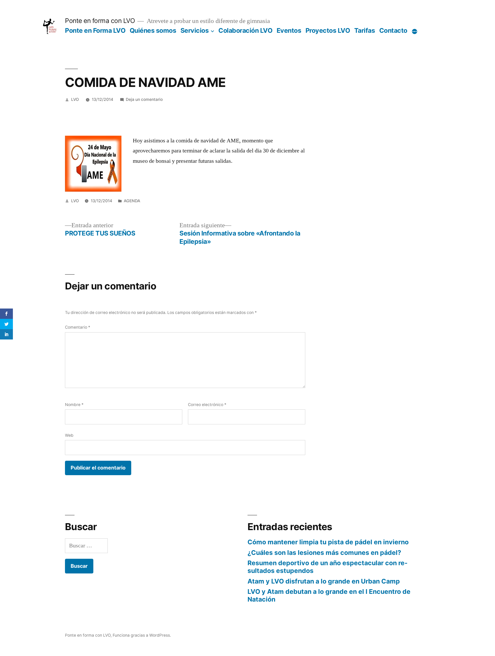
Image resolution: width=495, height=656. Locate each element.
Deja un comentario (144, 99)
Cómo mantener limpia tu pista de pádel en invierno (328, 542)
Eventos (289, 30)
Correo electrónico (207, 404)
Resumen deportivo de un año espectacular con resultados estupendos (328, 566)
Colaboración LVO (245, 30)
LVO (75, 99)
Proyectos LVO (328, 30)
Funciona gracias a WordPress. (142, 635)
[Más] (414, 31)
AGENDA (132, 200)
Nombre (74, 404)
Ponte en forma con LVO (100, 21)
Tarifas (364, 30)
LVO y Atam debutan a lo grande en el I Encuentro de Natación (329, 595)
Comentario (77, 327)
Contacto (393, 30)
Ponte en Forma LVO (95, 30)
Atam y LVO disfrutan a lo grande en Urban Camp (324, 581)
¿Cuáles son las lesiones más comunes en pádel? (324, 552)
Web (69, 435)
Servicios (194, 30)
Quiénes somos (153, 30)
